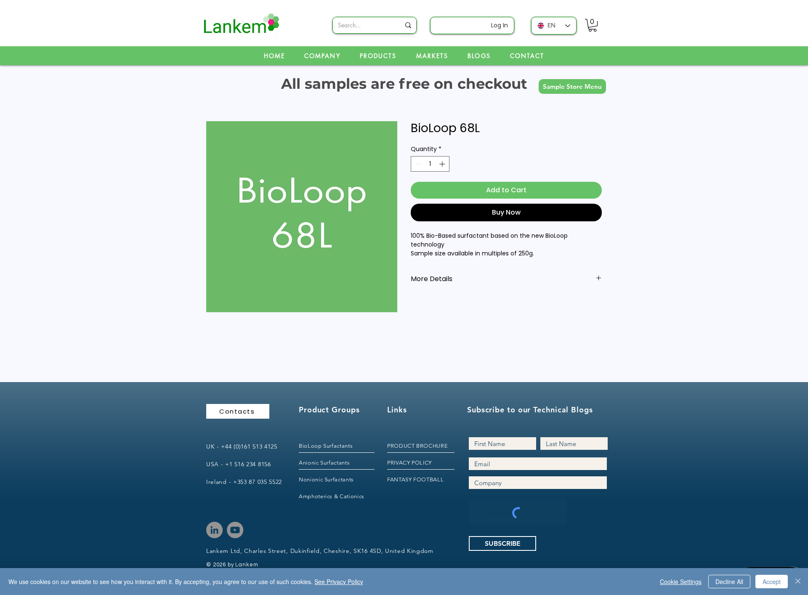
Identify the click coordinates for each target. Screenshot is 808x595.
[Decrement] (417, 164)
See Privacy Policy (338, 581)
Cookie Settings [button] (681, 581)
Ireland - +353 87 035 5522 (244, 482)
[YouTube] (235, 530)
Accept (772, 581)
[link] (592, 25)
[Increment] (443, 164)
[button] (572, 86)
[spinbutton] (430, 164)
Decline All (729, 581)
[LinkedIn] (214, 530)
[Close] (798, 581)
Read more (427, 262)
